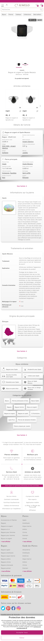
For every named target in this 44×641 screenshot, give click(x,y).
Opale (4, 164)
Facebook (13, 608)
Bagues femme (19, 407)
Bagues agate (5, 550)
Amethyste (26, 523)
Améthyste (26, 553)
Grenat (25, 539)
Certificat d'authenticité (11, 503)
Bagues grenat (6, 568)
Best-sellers (37, 15)
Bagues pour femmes (8, 532)
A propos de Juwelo (32, 496)
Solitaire (5, 153)
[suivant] (40, 106)
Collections (27, 15)
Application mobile (32, 503)
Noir (3, 178)
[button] (2, 5)
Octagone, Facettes (9, 173)
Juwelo (25, 153)
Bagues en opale (23, 414)
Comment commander (11, 499)
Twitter (3, 608)
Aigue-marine (27, 526)
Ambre (25, 529)
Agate (24, 520)
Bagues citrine (6, 562)
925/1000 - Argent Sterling (9, 147)
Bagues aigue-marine (8, 556)
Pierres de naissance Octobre (27, 420)
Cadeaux (18, 15)
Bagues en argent (9, 414)
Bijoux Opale (35, 401)
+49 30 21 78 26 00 (13, 479)
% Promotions (35, 414)
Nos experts (32, 499)
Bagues (9, 407)
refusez (29, 624)
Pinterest (8, 608)
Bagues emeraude (7, 565)
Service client (11, 472)
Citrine (25, 532)
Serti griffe (26, 173)
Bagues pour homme (8, 536)
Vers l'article (21, 186)
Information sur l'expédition (11, 509)
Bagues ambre (6, 559)
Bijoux (4, 15)
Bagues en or (5, 529)
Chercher (41, 9)
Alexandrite (26, 550)
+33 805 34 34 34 (13, 477)
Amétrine (26, 556)
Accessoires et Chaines (9, 520)
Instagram (19, 608)
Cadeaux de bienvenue (11, 506)
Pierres (11, 15)
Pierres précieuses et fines (20, 401)
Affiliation (32, 510)
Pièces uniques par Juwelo (22, 426)
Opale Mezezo (28, 164)
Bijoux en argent (32, 407)
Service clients (11, 496)
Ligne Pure (11, 420)
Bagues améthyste (7, 553)
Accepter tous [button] (22, 632)
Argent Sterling (28, 142)
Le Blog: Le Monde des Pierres (32, 506)
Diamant (25, 536)
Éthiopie (25, 178)
